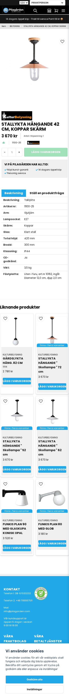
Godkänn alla (35, 679)
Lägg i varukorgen (17, 381)
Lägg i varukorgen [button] (52, 386)
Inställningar (34, 689)
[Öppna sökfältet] (35, 10)
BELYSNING (15, 26)
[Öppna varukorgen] (56, 10)
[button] (62, 41)
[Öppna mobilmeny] (63, 10)
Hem (4, 26)
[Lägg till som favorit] (42, 10)
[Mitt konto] (49, 10)
